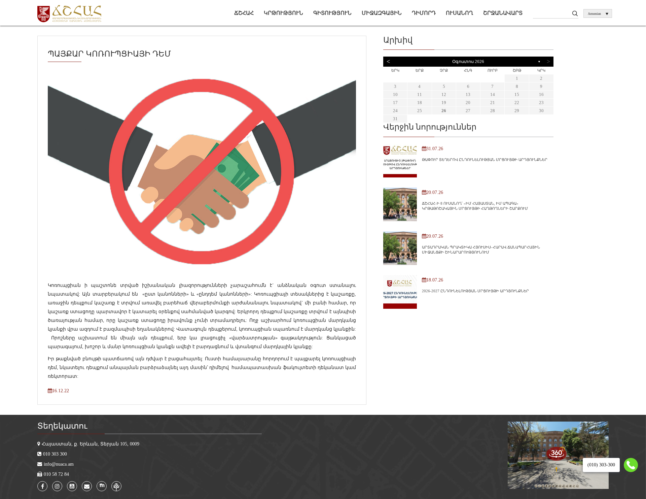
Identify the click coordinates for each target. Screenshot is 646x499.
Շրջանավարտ (503, 13)
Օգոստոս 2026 (468, 61)
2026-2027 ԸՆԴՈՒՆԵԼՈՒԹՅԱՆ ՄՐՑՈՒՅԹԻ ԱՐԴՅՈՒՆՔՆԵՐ (475, 291)
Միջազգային (382, 13)
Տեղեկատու (62, 426)
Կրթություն (283, 13)
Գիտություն (332, 13)
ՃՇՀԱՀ (244, 13)
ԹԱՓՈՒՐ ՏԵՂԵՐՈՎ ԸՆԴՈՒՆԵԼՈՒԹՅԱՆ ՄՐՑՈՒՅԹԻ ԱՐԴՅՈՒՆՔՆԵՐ (484, 160)
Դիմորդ (424, 13)
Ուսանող (459, 13)
